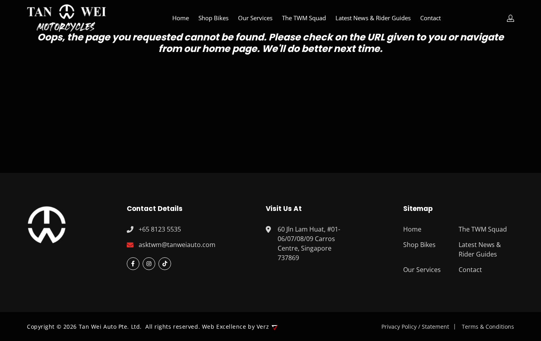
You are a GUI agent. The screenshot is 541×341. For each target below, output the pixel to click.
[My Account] (510, 18)
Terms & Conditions (488, 326)
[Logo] (66, 18)
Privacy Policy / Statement (415, 326)
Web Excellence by (235, 326)
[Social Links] (133, 263)
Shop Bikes (213, 18)
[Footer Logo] (47, 223)
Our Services (255, 18)
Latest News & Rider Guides (373, 18)
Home (180, 18)
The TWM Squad (304, 18)
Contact (430, 18)
